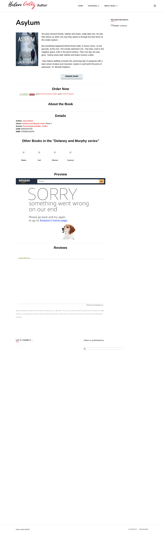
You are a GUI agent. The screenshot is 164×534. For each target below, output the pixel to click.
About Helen (109, 6)
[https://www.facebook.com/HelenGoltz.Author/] (18, 346)
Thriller (45, 126)
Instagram (143, 529)
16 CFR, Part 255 (63, 314)
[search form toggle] (155, 6)
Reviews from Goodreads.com (94, 305)
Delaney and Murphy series (33, 123)
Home (80, 6)
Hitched (55, 160)
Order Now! (71, 76)
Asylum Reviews (24, 258)
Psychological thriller (32, 126)
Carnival (70, 160)
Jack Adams (28, 121)
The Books (92, 6)
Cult (39, 160)
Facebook (133, 529)
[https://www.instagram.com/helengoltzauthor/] (23, 346)
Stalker (23, 160)
